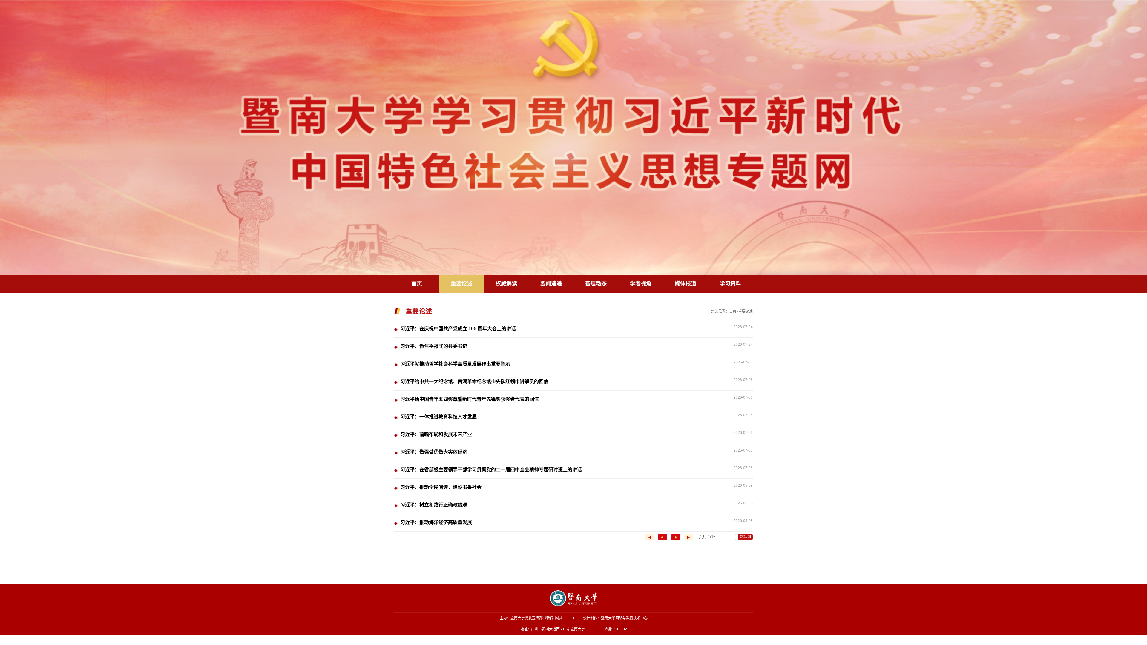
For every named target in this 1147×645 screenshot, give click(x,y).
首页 (732, 311)
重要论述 (745, 311)
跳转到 (746, 537)
